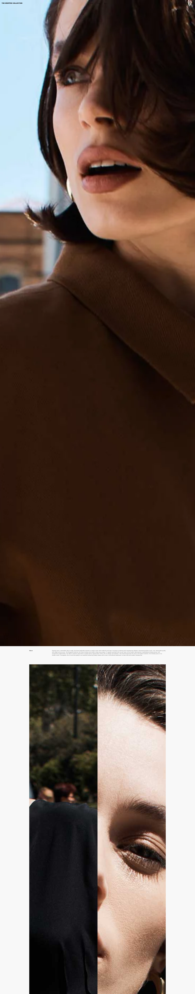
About (105, 3)
